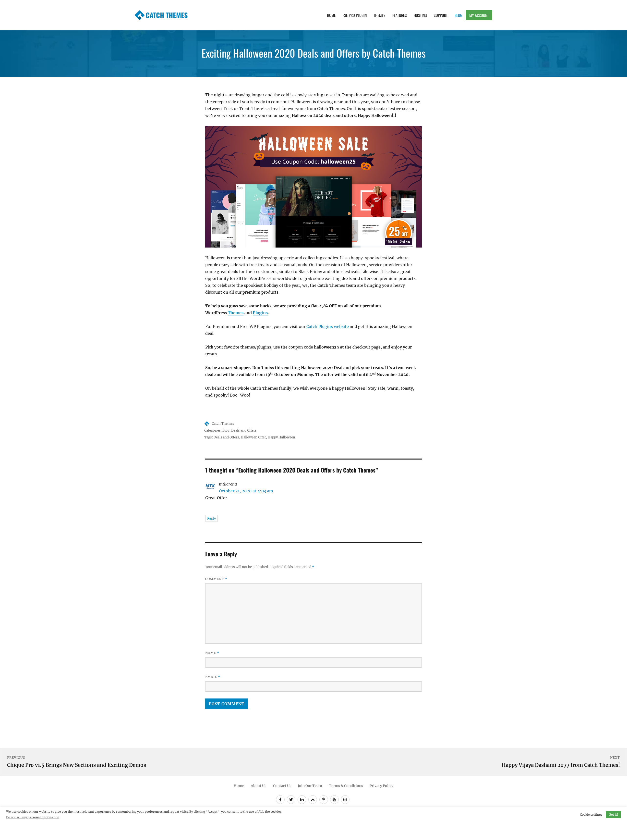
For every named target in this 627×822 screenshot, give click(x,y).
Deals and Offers (244, 430)
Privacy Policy (381, 786)
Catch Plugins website (327, 326)
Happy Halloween (281, 437)
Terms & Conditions (346, 786)
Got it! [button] (613, 814)
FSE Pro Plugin (355, 15)
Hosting (420, 15)
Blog (458, 15)
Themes (380, 15)
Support (441, 15)
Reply (211, 518)
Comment (216, 579)
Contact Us (282, 786)
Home (331, 15)
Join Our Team (310, 786)
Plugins (260, 312)
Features (399, 15)
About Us (258, 786)
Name (212, 653)
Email (212, 677)
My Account (479, 15)
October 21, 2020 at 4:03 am (246, 490)
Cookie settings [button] (591, 814)
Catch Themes (167, 15)
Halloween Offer (253, 437)
